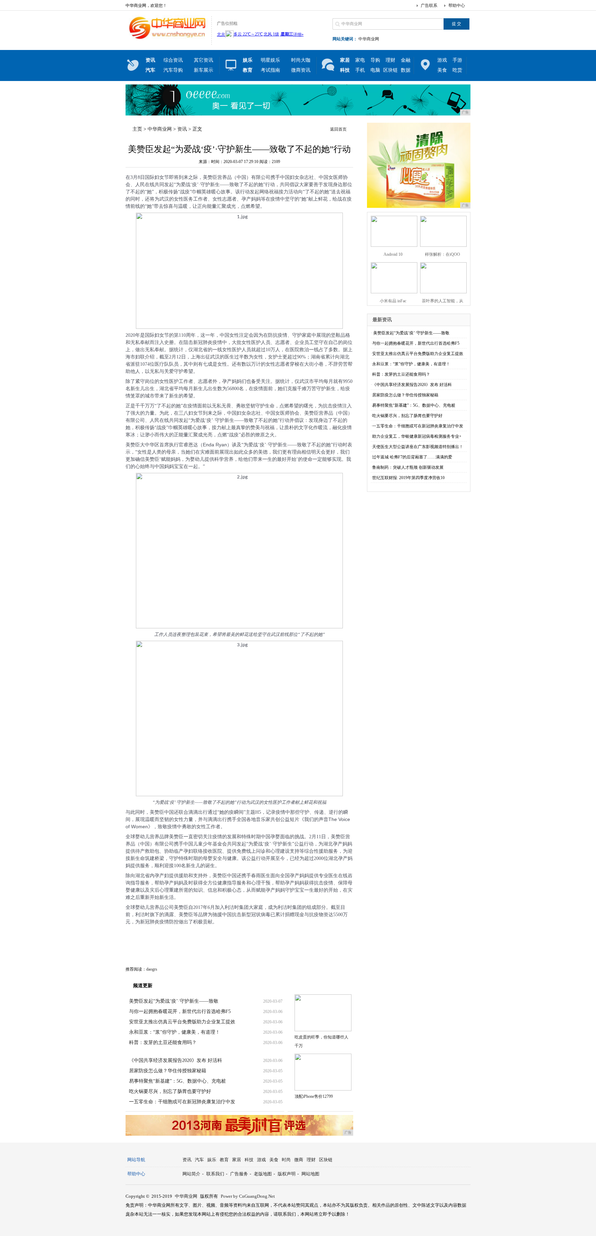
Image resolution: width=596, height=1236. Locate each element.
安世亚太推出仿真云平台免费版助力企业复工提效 (182, 1021)
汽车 (199, 1159)
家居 (236, 1159)
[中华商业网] (167, 39)
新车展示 (203, 70)
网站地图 (310, 1173)
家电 (360, 60)
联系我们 (215, 1173)
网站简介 (191, 1173)
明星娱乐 (270, 60)
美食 (442, 70)
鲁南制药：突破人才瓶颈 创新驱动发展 (408, 467)
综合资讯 (173, 60)
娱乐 (211, 1159)
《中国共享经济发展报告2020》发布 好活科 (175, 1060)
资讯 (182, 129)
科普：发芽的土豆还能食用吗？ (163, 1042)
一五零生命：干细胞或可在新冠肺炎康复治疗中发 (182, 1101)
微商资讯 (300, 70)
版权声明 (287, 1173)
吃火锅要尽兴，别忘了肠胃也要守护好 (170, 1091)
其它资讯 (203, 60)
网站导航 (136, 1159)
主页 (137, 129)
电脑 (375, 70)
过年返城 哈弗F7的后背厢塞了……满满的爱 (412, 457)
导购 (375, 60)
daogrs (151, 969)
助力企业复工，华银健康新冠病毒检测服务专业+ (416, 436)
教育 (224, 1159)
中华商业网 (368, 39)
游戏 (442, 60)
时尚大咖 (300, 60)
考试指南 (270, 70)
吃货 (457, 70)
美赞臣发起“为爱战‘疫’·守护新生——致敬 (173, 1001)
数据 (405, 70)
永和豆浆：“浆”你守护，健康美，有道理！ (174, 1032)
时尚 (286, 1159)
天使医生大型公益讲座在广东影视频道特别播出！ (417, 446)
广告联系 (429, 5)
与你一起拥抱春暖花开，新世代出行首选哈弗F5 (180, 1011)
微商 (298, 1159)
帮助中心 (456, 5)
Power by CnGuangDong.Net (248, 1196)
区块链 (390, 70)
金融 (405, 60)
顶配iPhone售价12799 (314, 1096)
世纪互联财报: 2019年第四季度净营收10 (408, 477)
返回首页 (338, 129)
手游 (457, 60)
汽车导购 (173, 70)
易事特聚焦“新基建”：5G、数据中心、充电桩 (177, 1081)
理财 (390, 60)
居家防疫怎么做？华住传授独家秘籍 (167, 1070)
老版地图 (263, 1173)
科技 (249, 1159)
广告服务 (239, 1173)
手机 (360, 70)
